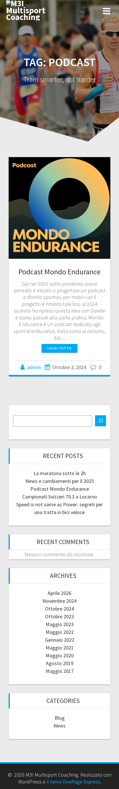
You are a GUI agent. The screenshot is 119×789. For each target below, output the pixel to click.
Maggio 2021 (60, 647)
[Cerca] (100, 420)
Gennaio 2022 (59, 640)
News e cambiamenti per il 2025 (59, 481)
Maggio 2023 (60, 624)
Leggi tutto (59, 348)
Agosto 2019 (59, 663)
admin (34, 367)
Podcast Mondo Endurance (59, 271)
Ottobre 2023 (59, 616)
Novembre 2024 (59, 601)
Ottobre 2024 (59, 608)
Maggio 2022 (60, 632)
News (59, 725)
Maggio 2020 (60, 655)
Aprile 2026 (59, 593)
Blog (60, 717)
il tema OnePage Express (73, 781)
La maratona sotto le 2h (60, 473)
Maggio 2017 (60, 671)
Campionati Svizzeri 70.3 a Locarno (59, 496)
